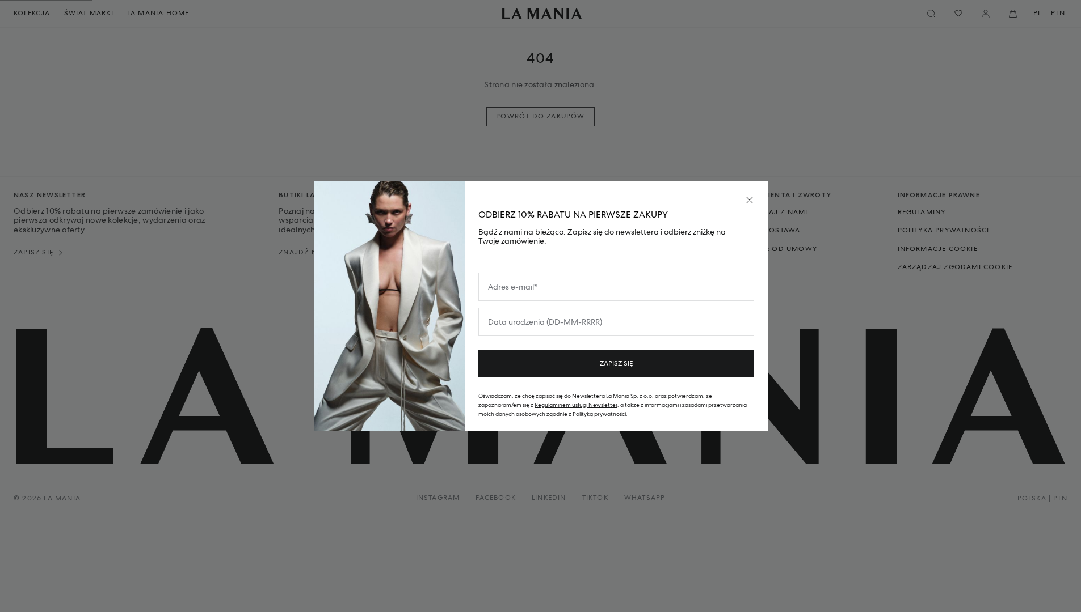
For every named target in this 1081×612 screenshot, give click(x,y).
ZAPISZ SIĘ (616, 363)
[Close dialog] (749, 200)
